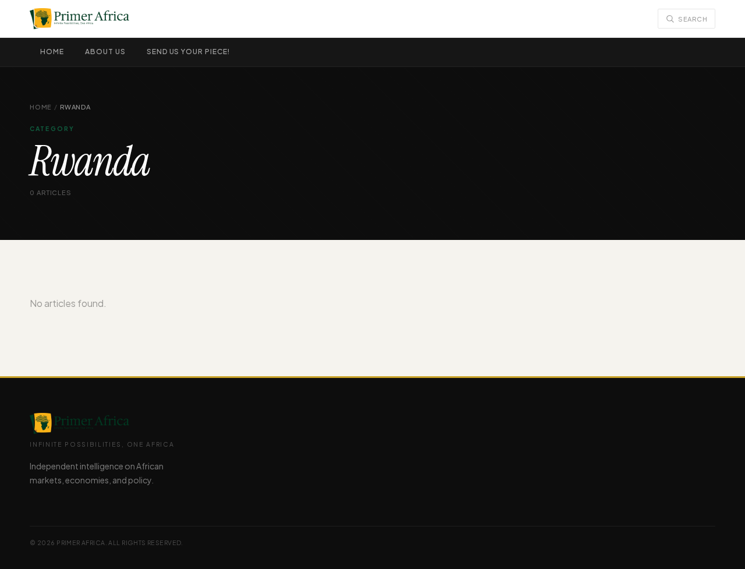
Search (693, 19)
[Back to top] (717, 548)
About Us (105, 51)
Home (52, 51)
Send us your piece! (188, 51)
